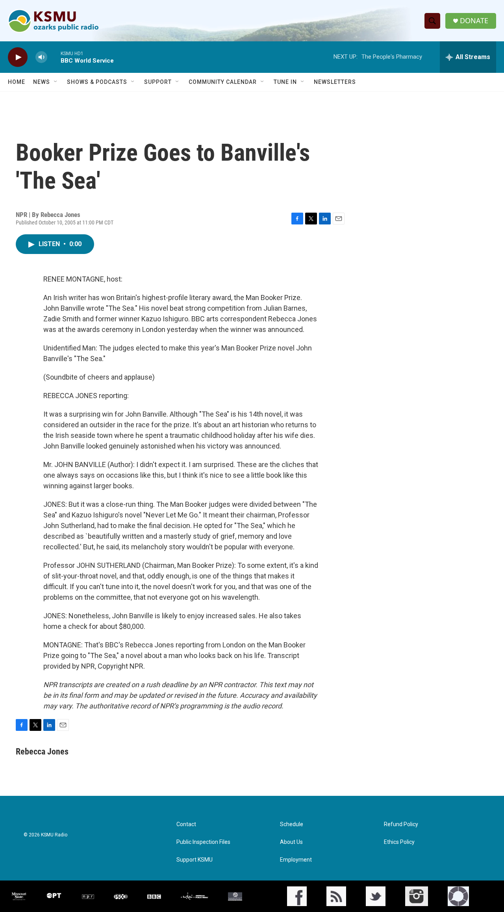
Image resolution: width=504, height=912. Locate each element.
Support (158, 82)
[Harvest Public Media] (235, 896)
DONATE (474, 21)
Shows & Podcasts (97, 82)
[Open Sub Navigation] (56, 82)
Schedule (291, 824)
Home (16, 82)
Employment (296, 860)
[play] (17, 57)
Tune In (285, 82)
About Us (291, 842)
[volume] (41, 57)
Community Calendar (223, 82)
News (41, 82)
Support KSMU (194, 860)
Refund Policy (401, 824)
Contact (186, 824)
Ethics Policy (399, 842)
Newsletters (335, 82)
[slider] (54, 57)
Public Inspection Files (203, 842)
